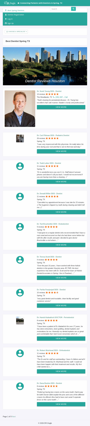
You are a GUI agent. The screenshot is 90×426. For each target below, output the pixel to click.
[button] (83, 9)
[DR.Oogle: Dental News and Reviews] (8, 3)
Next (14, 417)
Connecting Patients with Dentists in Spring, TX (41, 3)
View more (61, 107)
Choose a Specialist (16, 31)
